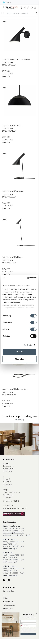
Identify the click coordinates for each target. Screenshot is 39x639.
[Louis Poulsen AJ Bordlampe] (19, 170)
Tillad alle (19, 352)
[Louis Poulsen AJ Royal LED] (19, 104)
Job (4, 594)
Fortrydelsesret (8, 608)
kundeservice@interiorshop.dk (13, 533)
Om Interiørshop (8, 591)
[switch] (33, 322)
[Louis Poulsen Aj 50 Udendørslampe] (19, 38)
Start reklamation (9, 605)
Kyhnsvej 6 (6, 479)
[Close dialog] (36, 613)
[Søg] (36, 13)
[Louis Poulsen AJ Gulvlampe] (19, 236)
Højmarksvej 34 (8, 466)
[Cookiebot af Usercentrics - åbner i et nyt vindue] (28, 278)
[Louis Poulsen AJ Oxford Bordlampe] (19, 368)
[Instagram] (8, 580)
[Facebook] (4, 580)
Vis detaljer (28, 345)
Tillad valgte (19, 359)
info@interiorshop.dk (10, 549)
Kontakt (5, 598)
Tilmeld (28, 634)
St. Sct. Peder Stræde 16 (11, 492)
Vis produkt (6, 76)
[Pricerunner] (14, 514)
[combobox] (22, 626)
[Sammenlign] (28, 7)
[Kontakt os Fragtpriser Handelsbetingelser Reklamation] (21, 7)
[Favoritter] (31, 7)
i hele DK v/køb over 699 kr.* (18, 2)
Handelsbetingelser (9, 601)
